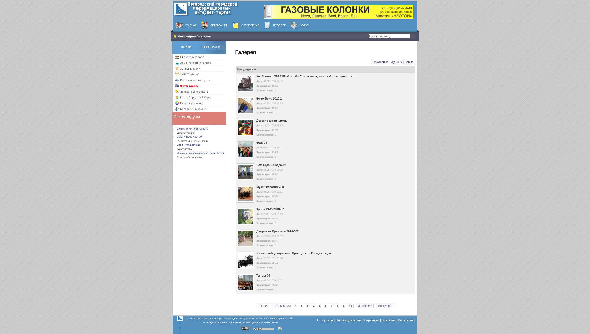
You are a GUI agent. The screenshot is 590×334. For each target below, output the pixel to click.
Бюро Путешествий (188, 144)
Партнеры (371, 320)
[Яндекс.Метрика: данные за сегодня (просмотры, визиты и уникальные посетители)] (286, 328)
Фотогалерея (186, 36)
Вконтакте (405, 320)
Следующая (364, 306)
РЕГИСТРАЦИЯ (211, 47)
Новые (408, 62)
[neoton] (338, 11)
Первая (264, 306)
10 (350, 306)
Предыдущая (282, 306)
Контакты (388, 320)
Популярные (380, 62)
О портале (325, 320)
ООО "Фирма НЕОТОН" (190, 136)
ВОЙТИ (186, 47)
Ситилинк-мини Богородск (192, 128)
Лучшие (396, 62)
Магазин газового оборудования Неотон (200, 153)
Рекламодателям (348, 320)
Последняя (384, 306)
